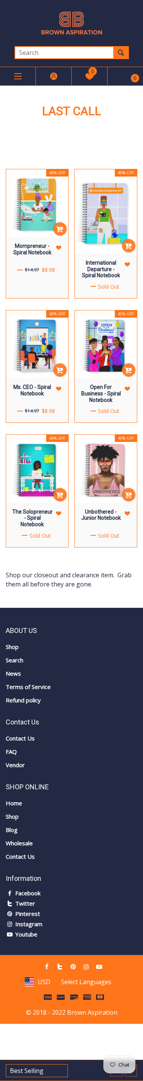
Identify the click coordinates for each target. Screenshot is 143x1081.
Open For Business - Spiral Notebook (101, 393)
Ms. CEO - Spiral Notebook (32, 390)
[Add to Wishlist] (59, 247)
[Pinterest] (73, 966)
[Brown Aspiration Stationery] (71, 22)
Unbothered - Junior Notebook (101, 515)
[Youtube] (99, 966)
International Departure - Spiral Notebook (101, 269)
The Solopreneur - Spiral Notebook (32, 518)
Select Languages (86, 982)
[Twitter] (60, 966)
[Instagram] (86, 966)
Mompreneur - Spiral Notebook (32, 249)
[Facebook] (47, 966)
